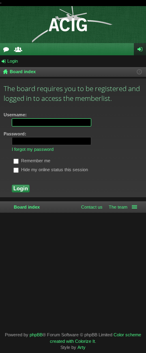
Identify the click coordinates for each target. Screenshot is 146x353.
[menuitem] (116, 207)
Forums (7, 50)
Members (19, 50)
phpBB (36, 334)
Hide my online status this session (54, 169)
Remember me (35, 160)
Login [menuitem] (141, 50)
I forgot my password (33, 149)
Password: (15, 133)
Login (12, 61)
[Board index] (73, 24)
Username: (15, 114)
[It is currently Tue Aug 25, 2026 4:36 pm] (139, 72)
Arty (81, 347)
